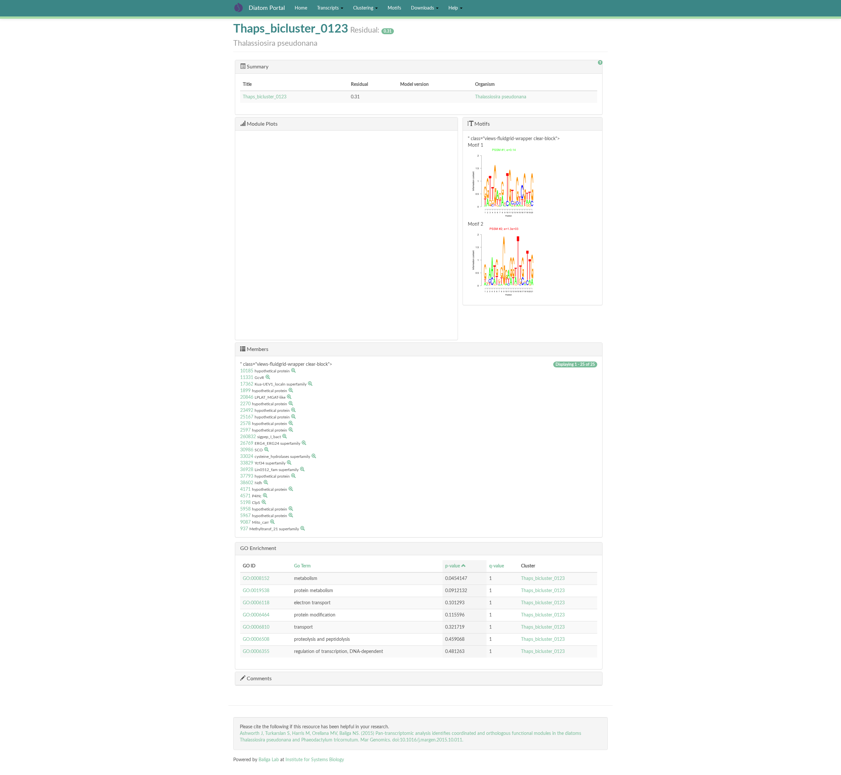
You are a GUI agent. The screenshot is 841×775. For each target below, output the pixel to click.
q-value (496, 566)
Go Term (302, 566)
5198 (245, 502)
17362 (246, 384)
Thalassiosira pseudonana (500, 97)
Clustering (364, 8)
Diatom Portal (267, 8)
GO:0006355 (256, 651)
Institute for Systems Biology (314, 760)
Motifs (394, 8)
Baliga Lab (269, 760)
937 (244, 529)
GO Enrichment (258, 548)
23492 (246, 410)
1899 (245, 390)
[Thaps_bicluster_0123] (532, 185)
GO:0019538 (256, 590)
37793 (246, 476)
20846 (246, 397)
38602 (246, 483)
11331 (246, 377)
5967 (245, 515)
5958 (245, 509)
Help (453, 8)
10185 (246, 371)
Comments (258, 678)
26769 (246, 443)
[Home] (241, 7)
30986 (246, 450)
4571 (245, 496)
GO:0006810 (256, 627)
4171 (245, 489)
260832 (248, 437)
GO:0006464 (256, 615)
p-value (452, 566)
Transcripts (328, 8)
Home (301, 8)
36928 (246, 469)
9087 (245, 522)
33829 (246, 463)
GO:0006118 (256, 603)
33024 (246, 456)
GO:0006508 (256, 639)
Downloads (423, 8)
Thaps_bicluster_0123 (264, 97)
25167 (246, 417)
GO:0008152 (256, 578)
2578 (245, 423)
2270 (245, 404)
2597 (245, 430)
